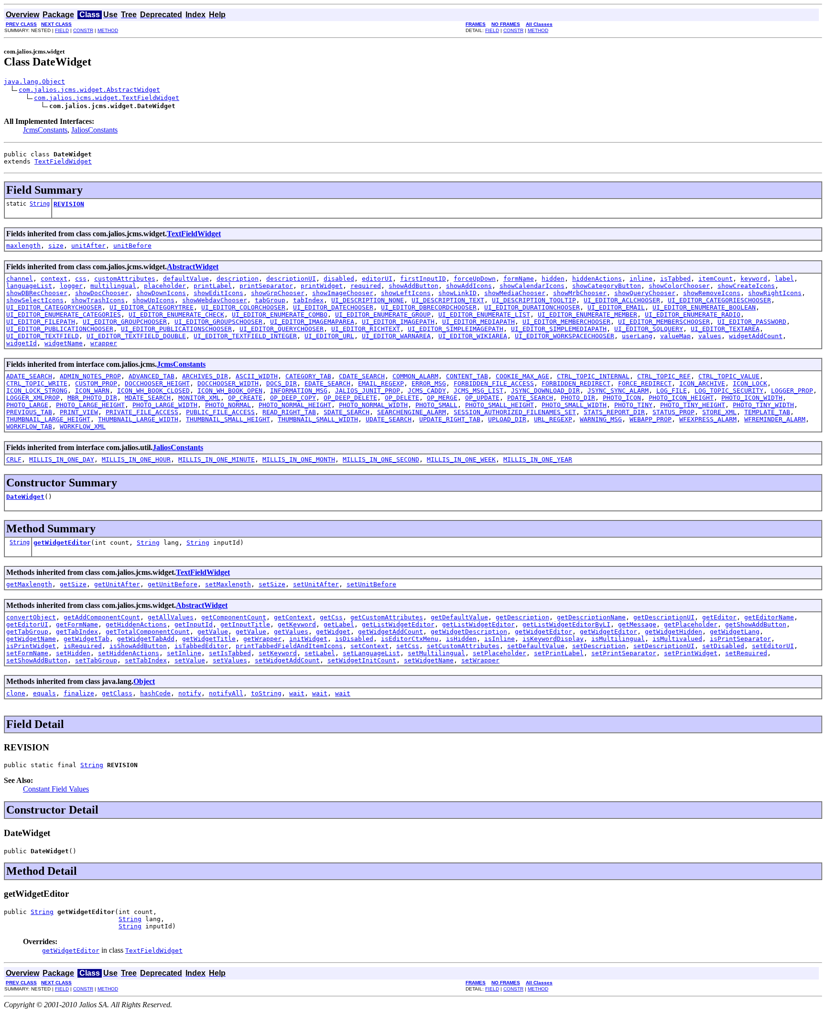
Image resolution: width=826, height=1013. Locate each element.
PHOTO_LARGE (27, 404)
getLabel (339, 624)
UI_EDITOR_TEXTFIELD (42, 336)
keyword (753, 278)
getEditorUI (27, 624)
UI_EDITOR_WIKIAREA (472, 336)
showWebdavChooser (214, 300)
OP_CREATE (245, 397)
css (81, 278)
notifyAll (226, 693)
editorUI (377, 278)
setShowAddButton (36, 660)
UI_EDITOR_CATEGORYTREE (151, 307)
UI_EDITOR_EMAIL (616, 307)
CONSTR (83, 30)
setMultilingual (436, 653)
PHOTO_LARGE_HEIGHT (90, 404)
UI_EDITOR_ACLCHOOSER (622, 300)
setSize (272, 584)
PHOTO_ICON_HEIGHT (681, 397)
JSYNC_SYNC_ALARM (618, 390)
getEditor (719, 617)
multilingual (113, 285)
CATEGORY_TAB (308, 376)
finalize (79, 693)
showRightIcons (775, 293)
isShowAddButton (138, 646)
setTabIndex (146, 660)
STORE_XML (719, 412)
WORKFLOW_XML (83, 426)
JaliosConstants (94, 130)
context (54, 278)
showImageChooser (342, 293)
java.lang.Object (34, 81)
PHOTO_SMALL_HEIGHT (499, 404)
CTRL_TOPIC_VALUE (729, 376)
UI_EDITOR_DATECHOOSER (333, 307)
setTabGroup (96, 660)
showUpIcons (153, 300)
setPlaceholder (499, 653)
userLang (637, 336)
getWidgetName (31, 638)
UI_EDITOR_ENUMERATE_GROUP (383, 314)
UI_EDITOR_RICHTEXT (365, 328)
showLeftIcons (406, 293)
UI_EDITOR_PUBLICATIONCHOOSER (59, 328)
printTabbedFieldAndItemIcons (289, 646)
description (238, 278)
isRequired (83, 646)
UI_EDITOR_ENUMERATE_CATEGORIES (63, 314)
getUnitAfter (117, 584)
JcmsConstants (45, 130)
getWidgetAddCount (390, 631)
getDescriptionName (591, 617)
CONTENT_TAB (467, 376)
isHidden (461, 638)
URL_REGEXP (553, 419)
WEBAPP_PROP (651, 419)
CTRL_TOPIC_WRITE (36, 383)
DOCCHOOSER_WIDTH (228, 383)
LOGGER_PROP (792, 390)
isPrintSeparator (740, 638)
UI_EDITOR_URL (329, 336)
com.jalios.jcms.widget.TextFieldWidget (106, 97)
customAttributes (124, 278)
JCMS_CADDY (427, 390)
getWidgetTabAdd (145, 638)
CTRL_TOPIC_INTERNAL (593, 376)
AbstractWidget (192, 267)
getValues (291, 631)
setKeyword (278, 653)
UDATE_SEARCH (389, 419)
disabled (339, 278)
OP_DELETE (402, 397)
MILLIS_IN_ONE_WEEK (461, 459)
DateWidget (25, 496)
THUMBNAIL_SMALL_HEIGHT (228, 419)
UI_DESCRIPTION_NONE (367, 300)
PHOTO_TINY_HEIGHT (692, 404)
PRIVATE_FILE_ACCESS (142, 412)
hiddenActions (597, 278)
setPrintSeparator (623, 653)
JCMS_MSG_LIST (478, 390)
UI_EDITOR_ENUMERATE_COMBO (279, 314)
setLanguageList (371, 653)
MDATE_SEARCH (148, 397)
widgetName (63, 343)
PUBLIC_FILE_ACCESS (220, 412)
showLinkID (457, 293)
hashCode (155, 693)
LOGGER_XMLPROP (33, 397)
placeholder (165, 285)
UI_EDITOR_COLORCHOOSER (243, 307)
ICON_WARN (92, 390)
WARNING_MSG (601, 419)
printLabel (213, 285)
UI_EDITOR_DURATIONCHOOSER (532, 307)
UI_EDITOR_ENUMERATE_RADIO (692, 314)
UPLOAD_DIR (507, 419)
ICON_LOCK (750, 383)
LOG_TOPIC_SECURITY (729, 390)
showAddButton (413, 285)
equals (44, 693)
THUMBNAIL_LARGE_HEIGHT (48, 419)
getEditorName (769, 617)
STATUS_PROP (673, 412)
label (784, 278)
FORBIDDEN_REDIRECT (576, 383)
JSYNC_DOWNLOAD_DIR (545, 390)
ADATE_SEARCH (29, 376)
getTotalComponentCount (148, 631)
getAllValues (171, 617)
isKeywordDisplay (553, 638)
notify (189, 693)
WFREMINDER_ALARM (774, 419)
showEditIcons (218, 293)
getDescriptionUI (664, 617)
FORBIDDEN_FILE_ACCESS (494, 383)
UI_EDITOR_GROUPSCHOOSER (218, 321)
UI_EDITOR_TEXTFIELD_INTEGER (245, 336)
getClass (117, 693)
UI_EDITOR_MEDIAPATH (478, 321)
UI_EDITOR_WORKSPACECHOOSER (564, 336)
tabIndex (308, 300)
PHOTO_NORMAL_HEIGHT (295, 404)
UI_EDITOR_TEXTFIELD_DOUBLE (136, 336)
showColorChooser (679, 285)
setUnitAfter (316, 584)
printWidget (322, 285)
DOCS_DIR (281, 383)
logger (71, 285)
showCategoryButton (606, 285)
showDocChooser (102, 293)
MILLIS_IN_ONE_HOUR (136, 459)
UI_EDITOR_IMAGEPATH (398, 321)
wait (296, 693)
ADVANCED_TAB (151, 376)
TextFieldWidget (63, 161)
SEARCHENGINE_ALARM (411, 412)
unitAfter (88, 245)
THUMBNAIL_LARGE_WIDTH (138, 419)
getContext (293, 617)
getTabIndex (77, 631)
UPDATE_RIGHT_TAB (449, 419)
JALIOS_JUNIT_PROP (367, 390)
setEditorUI (773, 646)
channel (19, 278)
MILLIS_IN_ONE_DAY (61, 459)
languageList (29, 285)
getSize (73, 584)
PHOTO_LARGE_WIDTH (164, 404)
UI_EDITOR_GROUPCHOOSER (125, 321)
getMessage (637, 624)
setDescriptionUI (664, 646)
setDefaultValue (536, 646)
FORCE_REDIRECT (645, 383)
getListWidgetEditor (398, 624)
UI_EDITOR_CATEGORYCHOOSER (54, 307)
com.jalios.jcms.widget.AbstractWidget (89, 89)
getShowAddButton (755, 624)
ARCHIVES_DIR (205, 376)
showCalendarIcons (532, 285)
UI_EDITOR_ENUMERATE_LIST (484, 314)
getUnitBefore (172, 584)
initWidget (308, 638)
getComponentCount (233, 617)
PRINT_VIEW (79, 412)
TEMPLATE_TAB (767, 412)
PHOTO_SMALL (436, 404)
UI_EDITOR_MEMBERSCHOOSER (664, 321)
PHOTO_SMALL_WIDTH (574, 404)
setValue (189, 660)
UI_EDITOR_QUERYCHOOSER (281, 328)
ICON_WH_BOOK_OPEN (229, 390)
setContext (369, 646)
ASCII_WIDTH (257, 376)
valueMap (675, 336)
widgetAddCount (756, 336)
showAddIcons (469, 285)
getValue (212, 631)
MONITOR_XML (199, 397)
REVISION (69, 204)
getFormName (77, 624)
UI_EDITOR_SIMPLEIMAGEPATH (455, 328)
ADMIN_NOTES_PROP (90, 376)
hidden (553, 278)
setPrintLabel (559, 653)
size (56, 245)
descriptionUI (291, 278)
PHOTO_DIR (578, 397)
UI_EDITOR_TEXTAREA (725, 328)
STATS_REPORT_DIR (614, 412)
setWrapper (480, 660)
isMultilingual (618, 638)
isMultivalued (677, 638)
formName (518, 278)
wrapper (103, 343)
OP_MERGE (442, 397)
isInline (499, 638)
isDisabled (354, 638)
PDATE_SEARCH (530, 397)
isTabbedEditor (201, 646)
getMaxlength (29, 584)
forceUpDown (475, 278)
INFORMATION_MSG (298, 390)
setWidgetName (429, 660)
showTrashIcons (98, 300)
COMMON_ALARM (415, 376)
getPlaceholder (690, 624)
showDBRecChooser (36, 293)
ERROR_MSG (429, 383)
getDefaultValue (459, 617)
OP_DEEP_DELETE (350, 397)
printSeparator (266, 285)
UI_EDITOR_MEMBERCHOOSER (566, 321)
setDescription (599, 646)
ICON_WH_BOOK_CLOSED (153, 390)
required (365, 285)
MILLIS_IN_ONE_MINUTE (216, 459)
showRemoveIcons (711, 293)
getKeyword (297, 624)
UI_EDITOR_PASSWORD (751, 321)
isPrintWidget (31, 646)
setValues (230, 660)
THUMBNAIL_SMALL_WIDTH (318, 419)
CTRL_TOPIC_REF (664, 376)
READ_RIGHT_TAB (289, 412)
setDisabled (723, 646)
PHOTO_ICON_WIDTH (752, 397)
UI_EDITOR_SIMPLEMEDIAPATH (559, 328)
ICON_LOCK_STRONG (36, 390)
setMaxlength (228, 584)
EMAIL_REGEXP (381, 383)
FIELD (62, 30)
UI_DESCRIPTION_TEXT (448, 300)
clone (15, 693)
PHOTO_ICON (622, 397)
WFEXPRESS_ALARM (708, 419)
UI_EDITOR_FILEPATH (40, 321)
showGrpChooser (277, 293)
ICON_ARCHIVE (702, 383)
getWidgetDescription (469, 631)
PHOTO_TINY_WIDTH (763, 404)
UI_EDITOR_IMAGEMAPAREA (312, 321)
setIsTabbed (230, 653)
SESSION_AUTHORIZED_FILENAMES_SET (515, 412)
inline (641, 278)
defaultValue (186, 278)
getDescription (522, 617)
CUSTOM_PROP (96, 383)
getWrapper (262, 638)
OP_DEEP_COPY (293, 397)
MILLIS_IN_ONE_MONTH (298, 459)
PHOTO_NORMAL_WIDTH (373, 404)
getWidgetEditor (62, 542)
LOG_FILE (671, 390)
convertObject (31, 617)
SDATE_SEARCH (347, 412)
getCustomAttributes (386, 617)
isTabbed (675, 278)
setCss (407, 646)
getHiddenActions (136, 624)
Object (144, 681)
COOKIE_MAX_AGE (522, 376)
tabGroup (270, 300)
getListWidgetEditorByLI (566, 624)
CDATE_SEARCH (362, 376)
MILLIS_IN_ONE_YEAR (537, 459)
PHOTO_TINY (633, 404)
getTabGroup (27, 631)
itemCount (715, 278)
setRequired (746, 653)
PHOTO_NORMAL (228, 404)
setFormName (27, 653)
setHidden (73, 653)
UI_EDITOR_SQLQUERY (648, 328)
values (709, 336)
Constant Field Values (56, 789)
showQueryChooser (644, 293)
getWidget (333, 631)
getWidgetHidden (673, 631)
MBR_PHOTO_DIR (92, 397)
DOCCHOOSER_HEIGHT (157, 383)
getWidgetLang (735, 631)
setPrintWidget (690, 653)
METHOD (108, 30)
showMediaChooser (514, 293)
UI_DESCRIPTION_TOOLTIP (534, 300)
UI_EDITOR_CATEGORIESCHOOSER (719, 300)
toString (266, 693)
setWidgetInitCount (361, 660)
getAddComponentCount (102, 617)
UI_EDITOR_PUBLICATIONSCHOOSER (176, 328)
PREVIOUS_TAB (29, 412)
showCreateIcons (746, 285)
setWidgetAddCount (287, 660)
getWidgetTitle (209, 638)
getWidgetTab (86, 638)
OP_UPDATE (482, 397)
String (40, 203)
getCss (331, 617)
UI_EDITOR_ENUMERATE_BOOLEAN (704, 307)
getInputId (193, 624)
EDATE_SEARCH (327, 383)
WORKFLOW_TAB (29, 426)
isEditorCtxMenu (409, 638)
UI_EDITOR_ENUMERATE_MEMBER (587, 314)
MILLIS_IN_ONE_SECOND (381, 459)
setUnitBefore (371, 584)
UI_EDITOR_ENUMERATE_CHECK (176, 314)
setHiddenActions (128, 653)
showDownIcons (161, 293)
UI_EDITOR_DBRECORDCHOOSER (429, 307)
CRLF (14, 459)
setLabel (319, 653)
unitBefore (132, 245)
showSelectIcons (35, 300)
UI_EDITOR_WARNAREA (396, 336)
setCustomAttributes (463, 646)
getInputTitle (245, 624)
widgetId (21, 343)
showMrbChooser (580, 293)
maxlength (23, 245)
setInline (184, 653)
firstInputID (423, 278)
